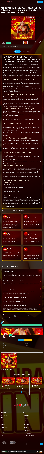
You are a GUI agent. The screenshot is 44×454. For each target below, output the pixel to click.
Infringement (26, 418)
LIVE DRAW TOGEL (6, 317)
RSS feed (3, 432)
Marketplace (3, 369)
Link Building (9, 369)
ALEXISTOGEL (12, 336)
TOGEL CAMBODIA (28, 433)
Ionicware (25, 427)
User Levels (4, 429)
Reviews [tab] (23, 51)
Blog (2, 435)
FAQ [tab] (28, 51)
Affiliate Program (5, 427)
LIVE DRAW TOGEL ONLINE (29, 435)
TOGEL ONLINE (8, 388)
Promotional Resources (6, 430)
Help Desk (5, 415)
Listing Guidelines (27, 420)
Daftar (41, 451)
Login (37, 451)
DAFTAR (22, 324)
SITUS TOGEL (38, 388)
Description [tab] (17, 51)
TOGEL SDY (22, 388)
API (2, 433)
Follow (14, 339)
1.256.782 (8, 42)
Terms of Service (26, 415)
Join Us (28, 441)
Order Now (10, 392)
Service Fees (26, 421)
